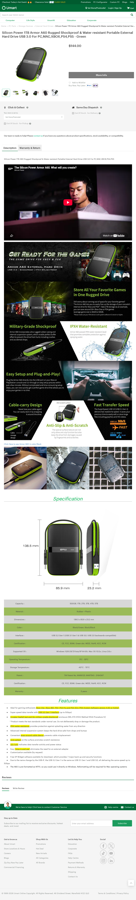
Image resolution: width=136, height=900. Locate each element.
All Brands (40, 862)
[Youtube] (111, 856)
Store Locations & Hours (14, 848)
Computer (10, 20)
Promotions (86, 2)
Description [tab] (9, 147)
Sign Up (118, 8)
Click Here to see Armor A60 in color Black (22, 444)
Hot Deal (40, 848)
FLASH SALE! (59, 2)
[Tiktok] (104, 856)
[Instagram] (104, 863)
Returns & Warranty (76, 867)
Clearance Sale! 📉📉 (44, 2)
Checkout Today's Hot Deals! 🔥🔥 (17, 2)
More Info (101, 75)
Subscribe (122, 823)
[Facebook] (104, 848)
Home (3, 26)
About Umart (9, 844)
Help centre (113, 807)
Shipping (72, 872)
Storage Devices (26, 26)
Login (110, 8)
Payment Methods (76, 862)
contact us (38, 136)
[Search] (131, 15)
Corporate (91, 20)
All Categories (42, 858)
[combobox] (68, 14)
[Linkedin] (111, 863)
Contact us (129, 807)
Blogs (124, 2)
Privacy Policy (123, 893)
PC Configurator (100, 2)
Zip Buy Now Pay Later (13, 862)
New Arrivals (41, 853)
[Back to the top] (131, 883)
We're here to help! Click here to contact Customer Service (41, 807)
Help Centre (73, 858)
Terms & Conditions (106, 893)
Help (132, 2)
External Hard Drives (44, 26)
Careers (7, 853)
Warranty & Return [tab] (30, 147)
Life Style (30, 20)
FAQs (70, 853)
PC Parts (12, 26)
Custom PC (115, 2)
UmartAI (51, 20)
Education (71, 20)
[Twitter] (111, 848)
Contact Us (73, 876)
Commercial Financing (14, 867)
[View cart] (128, 8)
